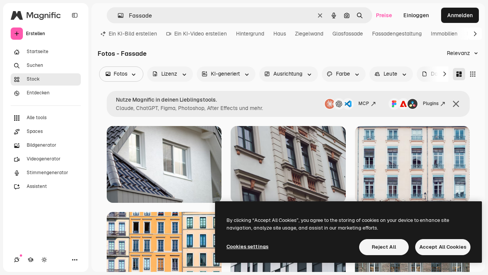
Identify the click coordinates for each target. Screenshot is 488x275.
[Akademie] (30, 260)
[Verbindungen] (17, 260)
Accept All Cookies (442, 247)
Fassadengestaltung (397, 33)
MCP (363, 103)
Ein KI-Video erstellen (200, 33)
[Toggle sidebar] (75, 15)
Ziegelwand (309, 33)
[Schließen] (456, 103)
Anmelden (460, 15)
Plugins (430, 103)
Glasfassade (347, 33)
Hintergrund (250, 33)
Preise (384, 15)
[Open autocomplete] (117, 15)
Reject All (384, 247)
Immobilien (444, 33)
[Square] (473, 74)
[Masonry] (459, 74)
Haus (279, 33)
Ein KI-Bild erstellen (133, 33)
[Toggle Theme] (44, 260)
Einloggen (416, 15)
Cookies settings (247, 246)
